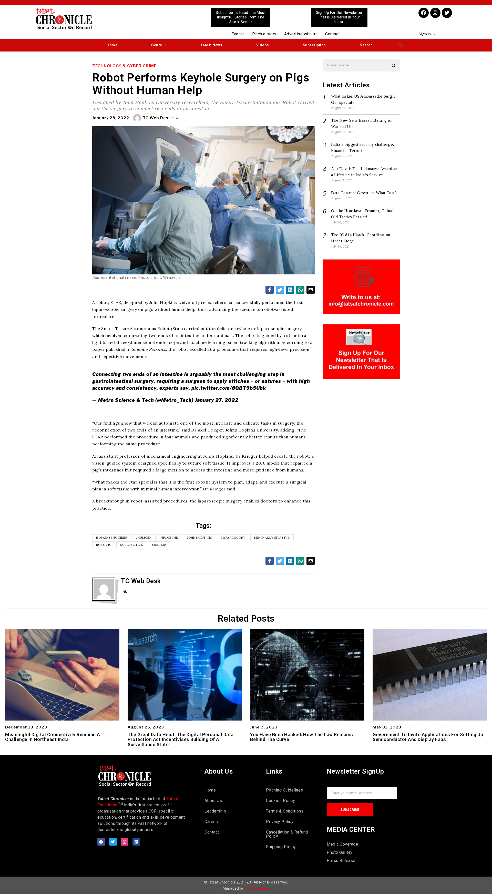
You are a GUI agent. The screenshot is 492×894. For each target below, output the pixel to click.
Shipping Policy (281, 846)
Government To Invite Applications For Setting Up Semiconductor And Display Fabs (428, 737)
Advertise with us (301, 34)
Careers (212, 821)
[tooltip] (269, 290)
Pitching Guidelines (284, 790)
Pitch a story (264, 34)
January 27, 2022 (216, 400)
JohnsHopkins (199, 537)
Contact (332, 34)
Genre (156, 45)
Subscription (314, 45)
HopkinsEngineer (111, 537)
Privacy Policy (279, 821)
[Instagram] (435, 13)
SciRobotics (131, 545)
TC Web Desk (157, 118)
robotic (103, 545)
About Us (213, 800)
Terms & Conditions (284, 811)
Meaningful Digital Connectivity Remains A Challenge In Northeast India (52, 737)
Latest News (211, 45)
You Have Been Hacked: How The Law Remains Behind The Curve (301, 737)
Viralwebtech (258, 888)
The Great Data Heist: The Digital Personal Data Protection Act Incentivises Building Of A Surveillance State (181, 739)
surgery (159, 545)
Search (366, 45)
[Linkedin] (136, 842)
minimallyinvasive (272, 537)
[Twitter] (447, 13)
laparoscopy (233, 537)
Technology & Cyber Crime (124, 66)
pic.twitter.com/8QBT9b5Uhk (228, 388)
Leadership (215, 811)
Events (237, 34)
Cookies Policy (280, 800)
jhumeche (169, 537)
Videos (262, 45)
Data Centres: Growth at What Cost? (364, 193)
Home (112, 45)
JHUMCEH (144, 537)
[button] (400, 45)
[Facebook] (423, 13)
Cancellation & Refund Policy (287, 834)
